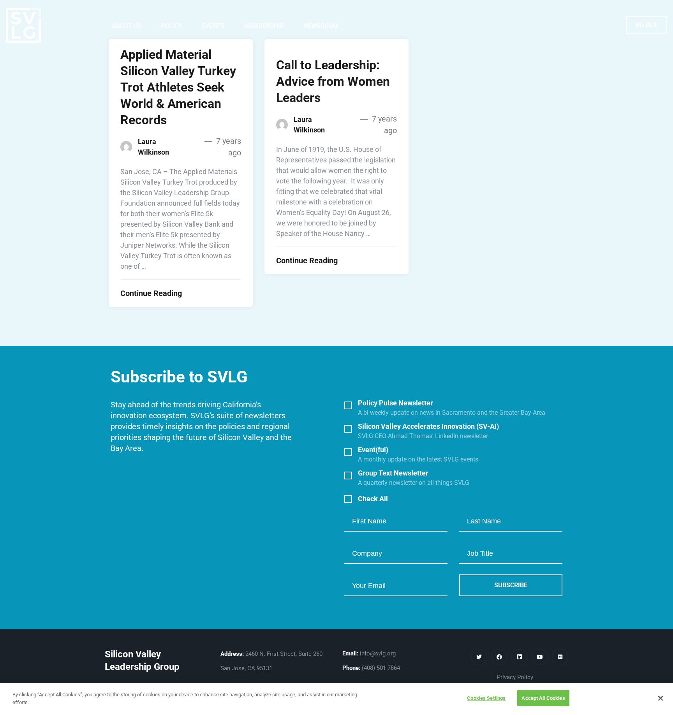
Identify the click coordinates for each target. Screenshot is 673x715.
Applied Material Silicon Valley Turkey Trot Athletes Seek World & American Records (178, 87)
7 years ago (227, 146)
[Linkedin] (519, 657)
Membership (264, 26)
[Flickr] (560, 657)
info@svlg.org (378, 653)
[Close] (660, 698)
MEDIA (647, 25)
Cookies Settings (486, 698)
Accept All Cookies (543, 698)
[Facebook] (499, 657)
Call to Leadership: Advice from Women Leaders (333, 81)
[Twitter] (479, 657)
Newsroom (320, 26)
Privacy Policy (515, 677)
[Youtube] (540, 657)
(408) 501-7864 (381, 667)
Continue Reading (151, 293)
